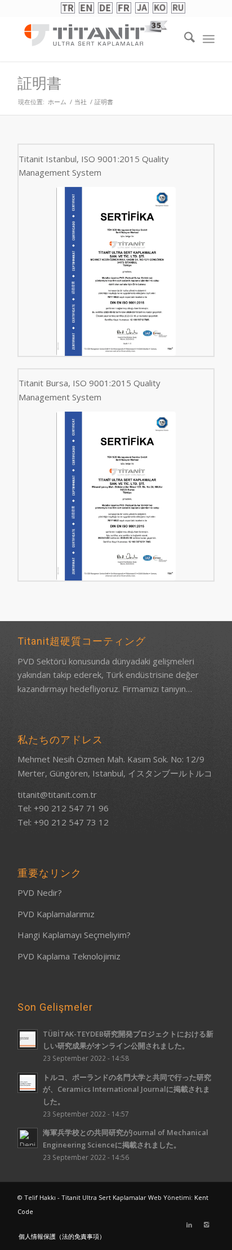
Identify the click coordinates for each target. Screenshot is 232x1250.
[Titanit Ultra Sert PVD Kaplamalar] (96, 33)
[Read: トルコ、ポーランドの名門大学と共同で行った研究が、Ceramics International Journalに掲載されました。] (27, 1083)
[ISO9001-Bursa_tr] (116, 496)
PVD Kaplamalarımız (56, 913)
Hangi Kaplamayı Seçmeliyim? (74, 934)
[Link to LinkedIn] (189, 1224)
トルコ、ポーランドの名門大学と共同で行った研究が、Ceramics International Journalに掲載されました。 (127, 1089)
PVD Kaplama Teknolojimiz (69, 956)
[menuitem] (184, 38)
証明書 (39, 83)
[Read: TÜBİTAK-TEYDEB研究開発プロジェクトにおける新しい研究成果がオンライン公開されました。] (27, 1039)
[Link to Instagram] (206, 1224)
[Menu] (209, 38)
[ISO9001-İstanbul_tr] (116, 271)
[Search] (184, 38)
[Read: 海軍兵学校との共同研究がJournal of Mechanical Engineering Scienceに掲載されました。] (27, 1138)
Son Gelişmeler (55, 1007)
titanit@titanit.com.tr (57, 794)
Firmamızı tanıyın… (157, 688)
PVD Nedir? (39, 892)
